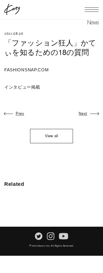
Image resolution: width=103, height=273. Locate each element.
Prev (20, 113)
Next (83, 113)
